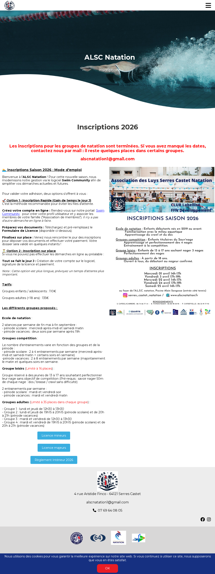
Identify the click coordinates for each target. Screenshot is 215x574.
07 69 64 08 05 (110, 510)
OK (107, 568)
